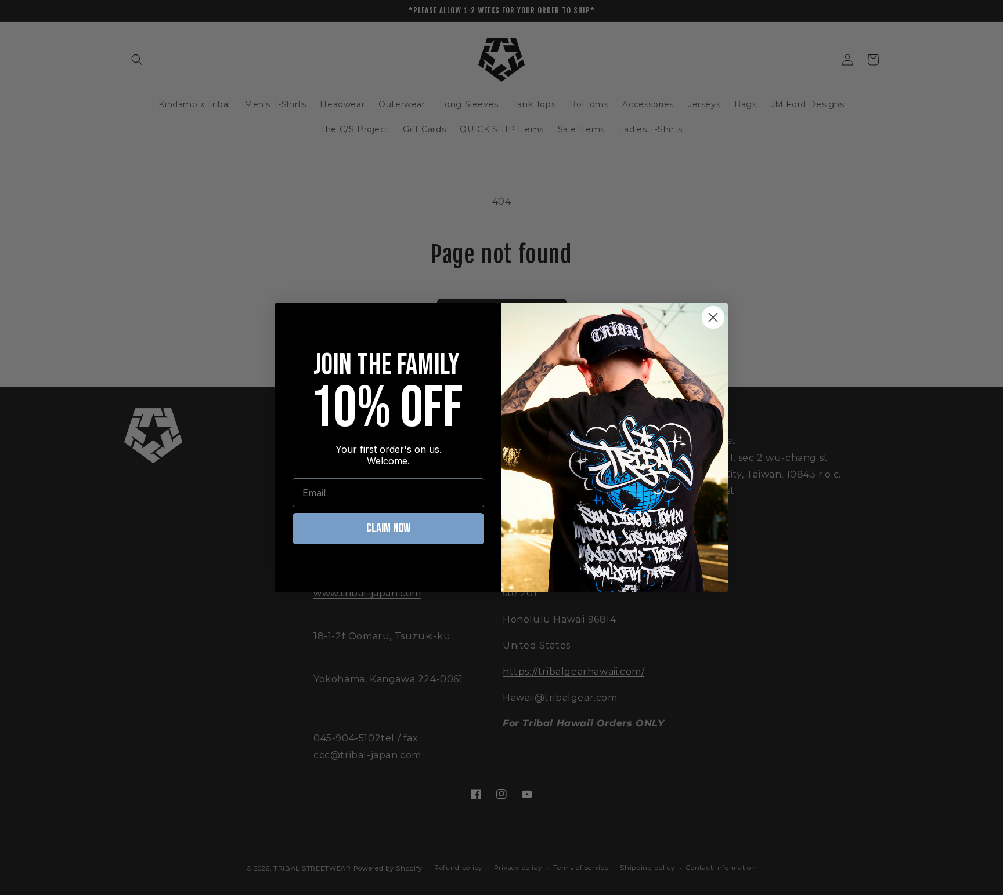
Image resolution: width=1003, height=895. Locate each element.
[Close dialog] (713, 317)
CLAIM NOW (388, 528)
